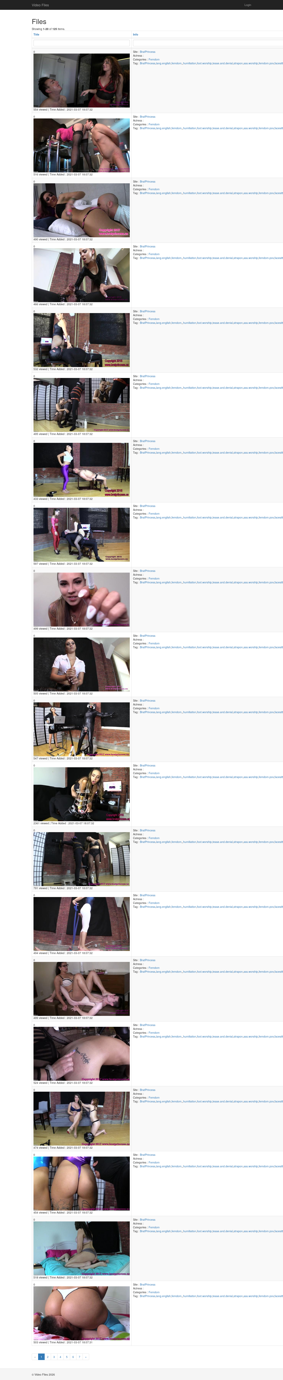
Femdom (154, 59)
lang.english (163, 63)
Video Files (40, 4)
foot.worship (204, 63)
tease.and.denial (223, 63)
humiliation (189, 63)
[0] (81, 80)
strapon (238, 63)
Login (247, 5)
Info (135, 34)
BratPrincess (147, 52)
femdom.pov (266, 63)
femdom (177, 63)
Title (36, 34)
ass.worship (251, 63)
